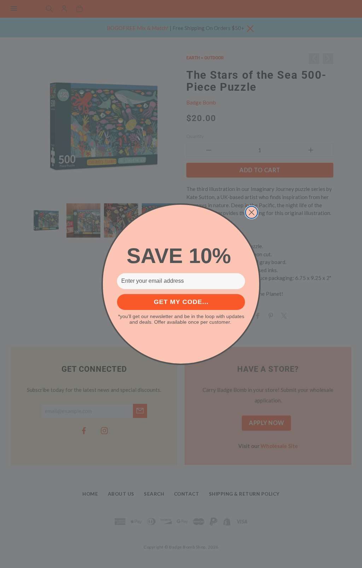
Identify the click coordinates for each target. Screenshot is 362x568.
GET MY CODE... (181, 301)
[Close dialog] (251, 212)
